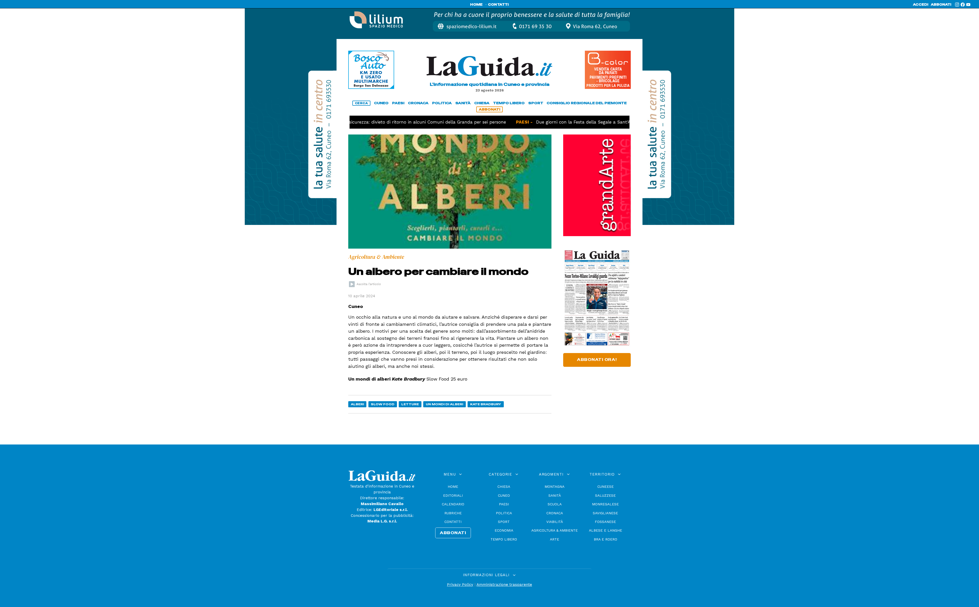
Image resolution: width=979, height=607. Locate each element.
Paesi (504, 504)
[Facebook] (963, 5)
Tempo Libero (504, 539)
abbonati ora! (597, 359)
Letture (410, 404)
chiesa (482, 103)
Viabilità (554, 522)
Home (453, 486)
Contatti (452, 522)
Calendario (453, 504)
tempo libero (509, 103)
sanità (463, 103)
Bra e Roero (605, 539)
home (476, 5)
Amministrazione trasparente (504, 584)
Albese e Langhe (605, 530)
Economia (504, 530)
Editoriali (453, 495)
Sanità (554, 495)
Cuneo (504, 495)
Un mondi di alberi (444, 404)
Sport (504, 522)
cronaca (418, 103)
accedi (920, 5)
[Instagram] (957, 5)
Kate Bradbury (485, 404)
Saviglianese (605, 513)
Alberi (357, 404)
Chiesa (503, 486)
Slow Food (382, 404)
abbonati (941, 5)
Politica (504, 513)
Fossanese (605, 522)
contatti (498, 5)
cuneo (381, 103)
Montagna (554, 486)
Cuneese (605, 486)
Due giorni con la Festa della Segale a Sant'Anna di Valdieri (577, 122)
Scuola (555, 504)
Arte (554, 539)
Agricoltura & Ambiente (554, 530)
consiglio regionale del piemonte (587, 103)
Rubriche (453, 513)
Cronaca (554, 513)
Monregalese (605, 504)
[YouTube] (968, 5)
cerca (361, 103)
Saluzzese (605, 495)
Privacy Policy (460, 584)
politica (442, 103)
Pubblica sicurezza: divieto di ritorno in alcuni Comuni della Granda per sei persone (392, 122)
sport (535, 103)
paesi (398, 103)
